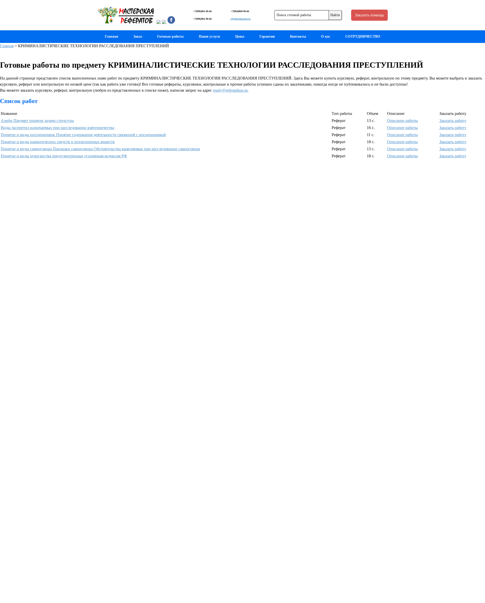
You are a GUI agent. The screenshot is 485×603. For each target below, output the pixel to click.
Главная (111, 36)
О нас (325, 36)
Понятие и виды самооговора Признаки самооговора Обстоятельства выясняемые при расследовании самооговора (100, 149)
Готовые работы (170, 36)
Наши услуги (209, 36)
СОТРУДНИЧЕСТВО (362, 36)
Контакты (298, 36)
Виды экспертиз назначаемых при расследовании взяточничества (57, 127)
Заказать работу (452, 120)
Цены (239, 36)
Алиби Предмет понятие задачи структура (37, 120)
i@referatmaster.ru (241, 18)
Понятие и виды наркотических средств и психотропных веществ (58, 142)
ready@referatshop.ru (230, 90)
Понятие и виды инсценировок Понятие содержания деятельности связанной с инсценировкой (83, 135)
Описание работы (402, 120)
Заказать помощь (369, 15)
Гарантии (267, 36)
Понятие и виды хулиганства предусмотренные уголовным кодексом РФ (64, 156)
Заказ (137, 36)
